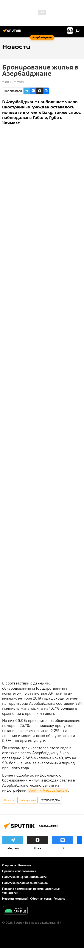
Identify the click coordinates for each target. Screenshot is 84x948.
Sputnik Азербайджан (47, 790)
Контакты (24, 865)
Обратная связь (41, 898)
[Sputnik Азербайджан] (13, 32)
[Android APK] (15, 911)
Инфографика (27, 800)
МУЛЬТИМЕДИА (50, 800)
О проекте (9, 865)
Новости (9, 800)
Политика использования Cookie (25, 883)
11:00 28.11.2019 (13, 82)
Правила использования (19, 871)
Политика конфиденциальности (24, 877)
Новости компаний (15, 898)
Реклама (59, 898)
